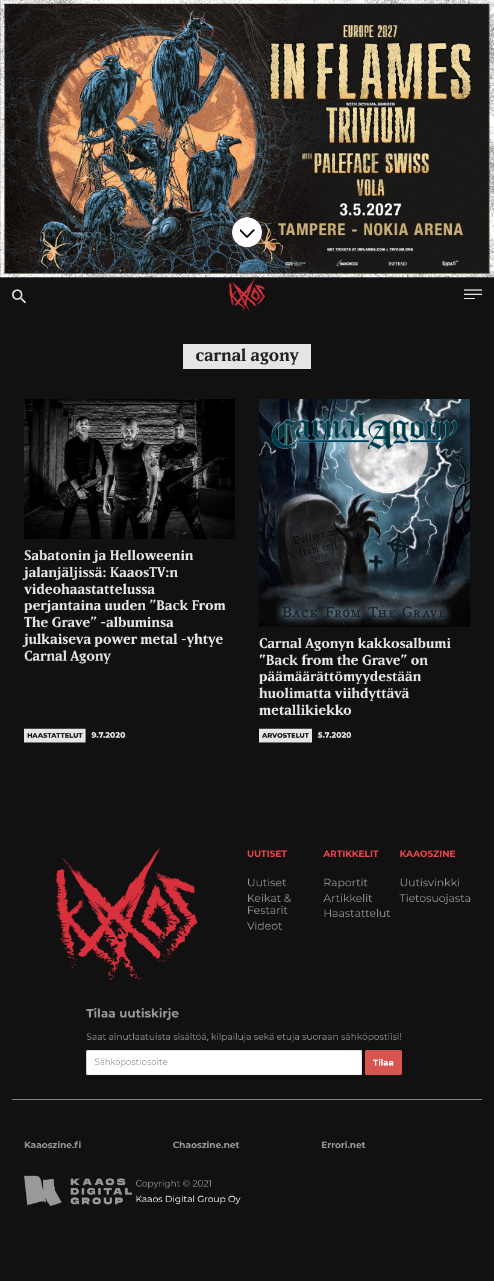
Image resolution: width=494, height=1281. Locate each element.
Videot (265, 926)
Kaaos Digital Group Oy (188, 1199)
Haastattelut (357, 913)
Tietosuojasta (435, 898)
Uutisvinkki (429, 883)
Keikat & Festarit (269, 904)
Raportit (346, 883)
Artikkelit (348, 898)
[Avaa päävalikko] (473, 295)
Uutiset (267, 883)
